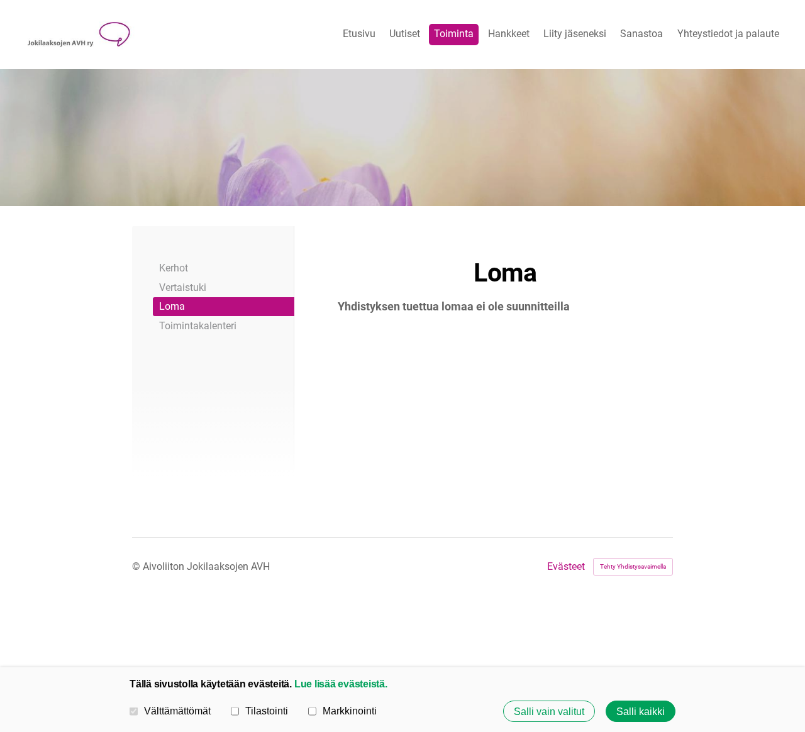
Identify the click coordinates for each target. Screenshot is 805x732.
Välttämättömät (177, 710)
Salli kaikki (640, 711)
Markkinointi (350, 710)
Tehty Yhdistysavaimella (633, 566)
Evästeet (566, 567)
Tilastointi (266, 710)
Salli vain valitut (549, 711)
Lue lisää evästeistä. (340, 683)
